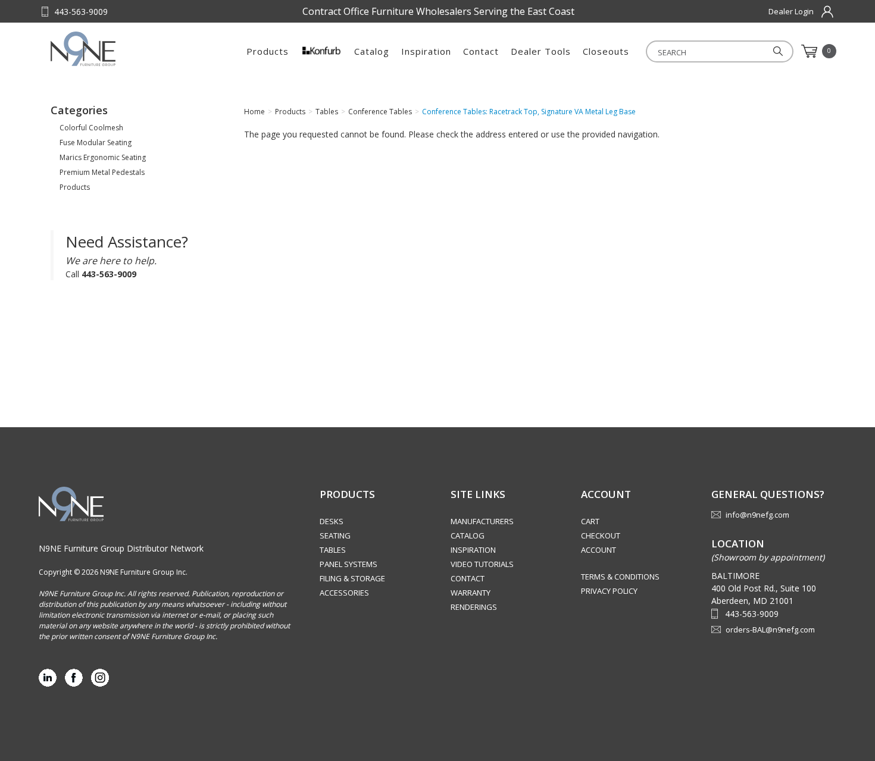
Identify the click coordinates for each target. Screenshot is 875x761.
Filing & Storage (352, 578)
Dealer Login (791, 11)
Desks (331, 521)
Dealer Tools (541, 51)
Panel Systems (348, 564)
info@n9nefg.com (757, 514)
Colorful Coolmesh (91, 128)
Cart (590, 521)
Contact (481, 51)
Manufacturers (482, 521)
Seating (335, 535)
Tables (333, 549)
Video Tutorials (482, 564)
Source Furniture (109, 49)
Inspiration (426, 51)
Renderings (474, 607)
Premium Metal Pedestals (102, 172)
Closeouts (606, 51)
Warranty (470, 592)
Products (267, 51)
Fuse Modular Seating (96, 142)
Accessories (344, 592)
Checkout (600, 535)
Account (598, 549)
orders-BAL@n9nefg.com (770, 629)
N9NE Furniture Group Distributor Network (121, 548)
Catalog (371, 51)
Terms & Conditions (620, 576)
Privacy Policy (609, 590)
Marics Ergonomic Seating (103, 157)
